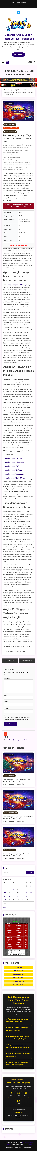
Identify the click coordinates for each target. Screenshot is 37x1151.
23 (31, 896)
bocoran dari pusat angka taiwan (13, 160)
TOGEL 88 (18, 967)
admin (19, 145)
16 (31, 893)
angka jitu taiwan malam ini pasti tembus (15, 150)
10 (5, 893)
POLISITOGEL (18, 971)
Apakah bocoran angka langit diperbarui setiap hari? (17, 1029)
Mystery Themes (28, 1144)
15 (27, 893)
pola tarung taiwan (21, 167)
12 (13, 893)
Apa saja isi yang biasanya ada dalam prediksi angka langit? (17, 1038)
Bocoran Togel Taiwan (10, 131)
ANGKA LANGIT (18, 981)
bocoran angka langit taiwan (11, 157)
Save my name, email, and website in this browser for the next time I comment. (17, 718)
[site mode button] (30, 62)
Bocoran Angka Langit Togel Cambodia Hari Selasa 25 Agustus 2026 (18, 818)
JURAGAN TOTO (18, 974)
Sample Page (27, 1147)
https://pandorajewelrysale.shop (19, 740)
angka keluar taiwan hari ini (11, 152)
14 (22, 893)
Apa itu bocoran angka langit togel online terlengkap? (17, 1020)
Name (6, 695)
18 (9, 896)
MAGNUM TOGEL (18, 978)
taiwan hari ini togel (9, 169)
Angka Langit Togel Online (11, 128)
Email (6, 702)
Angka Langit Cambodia (10, 813)
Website (6, 708)
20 (18, 896)
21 (22, 896)
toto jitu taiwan (20, 169)
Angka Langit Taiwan (9, 124)
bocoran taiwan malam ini (22, 162)
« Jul (4, 907)
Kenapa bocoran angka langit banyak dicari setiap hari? (17, 1063)
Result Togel (18, 1147)
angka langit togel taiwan (11, 155)
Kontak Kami (9, 1147)
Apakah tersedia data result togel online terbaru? (18, 1055)
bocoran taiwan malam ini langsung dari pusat (16, 165)
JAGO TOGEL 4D (18, 985)
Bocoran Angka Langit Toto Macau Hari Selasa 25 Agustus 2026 (16, 780)
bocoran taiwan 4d (8, 162)
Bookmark (20, 54)
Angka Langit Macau (9, 775)
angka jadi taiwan (22, 148)
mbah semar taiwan (9, 167)
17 (5, 896)
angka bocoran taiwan (10, 148)
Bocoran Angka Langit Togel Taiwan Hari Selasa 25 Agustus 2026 (17, 855)
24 (5, 900)
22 (27, 896)
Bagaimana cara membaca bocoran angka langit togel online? (18, 1046)
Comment (7, 678)
